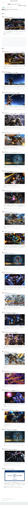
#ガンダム (17, 68)
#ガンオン (11, 487)
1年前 (8, 16)
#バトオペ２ (14, 208)
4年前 (8, 331)
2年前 (8, 71)
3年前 (8, 112)
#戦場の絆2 (21, 487)
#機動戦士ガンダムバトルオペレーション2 (8, 68)
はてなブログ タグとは (4, 499)
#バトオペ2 (14, 68)
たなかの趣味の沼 (5, 16)
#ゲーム (21, 68)
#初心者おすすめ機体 (18, 109)
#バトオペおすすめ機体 (21, 445)
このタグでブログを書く (23, 5)
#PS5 (19, 68)
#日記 (4, 34)
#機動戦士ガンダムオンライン (7, 486)
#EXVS (18, 487)
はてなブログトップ (12, 499)
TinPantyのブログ (5, 468)
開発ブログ (9, 499)
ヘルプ (7, 499)
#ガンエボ (16, 487)
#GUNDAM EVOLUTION (6, 487)
